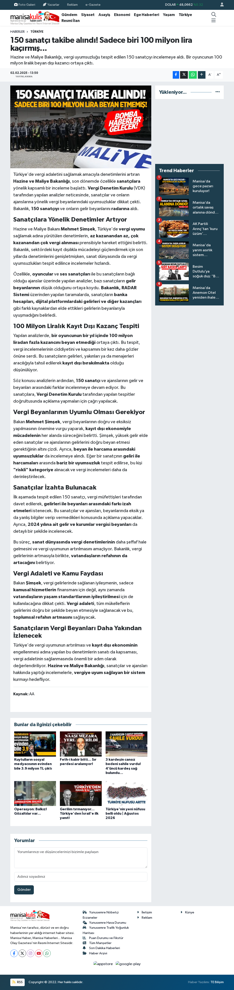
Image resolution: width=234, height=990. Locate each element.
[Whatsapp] (47, 953)
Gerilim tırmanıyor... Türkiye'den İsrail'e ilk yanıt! (79, 813)
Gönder (24, 890)
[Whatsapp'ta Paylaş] (193, 75)
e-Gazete (93, 4)
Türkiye (185, 15)
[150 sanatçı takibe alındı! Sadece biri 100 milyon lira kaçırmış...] (80, 127)
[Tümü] (217, 92)
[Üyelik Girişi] (220, 5)
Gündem (69, 15)
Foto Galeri (27, 4)
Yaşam (169, 15)
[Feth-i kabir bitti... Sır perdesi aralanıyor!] (81, 744)
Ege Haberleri (146, 15)
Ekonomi (122, 15)
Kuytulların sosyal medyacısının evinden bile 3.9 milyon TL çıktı (33, 764)
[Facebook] (14, 953)
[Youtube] (39, 953)
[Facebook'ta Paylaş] (176, 75)
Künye (189, 912)
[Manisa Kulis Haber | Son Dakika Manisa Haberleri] (35, 17)
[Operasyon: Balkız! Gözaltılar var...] (35, 793)
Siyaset (88, 15)
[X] (22, 953)
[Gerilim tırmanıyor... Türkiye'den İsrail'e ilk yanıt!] (81, 793)
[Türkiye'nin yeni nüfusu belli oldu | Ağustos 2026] (126, 793)
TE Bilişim (217, 982)
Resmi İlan (70, 21)
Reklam (72, 4)
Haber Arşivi (98, 953)
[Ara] (214, 15)
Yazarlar (53, 4)
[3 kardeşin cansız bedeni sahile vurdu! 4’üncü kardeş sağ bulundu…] (126, 744)
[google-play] (128, 964)
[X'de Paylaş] (184, 75)
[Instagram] (30, 953)
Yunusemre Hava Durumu (107, 922)
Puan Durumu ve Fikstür (106, 938)
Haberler (17, 31)
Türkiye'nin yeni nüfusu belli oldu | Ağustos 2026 (125, 813)
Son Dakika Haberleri (104, 948)
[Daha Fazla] (201, 75)
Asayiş (104, 15)
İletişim (147, 912)
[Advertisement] (189, 131)
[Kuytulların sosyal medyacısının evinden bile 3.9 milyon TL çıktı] (35, 744)
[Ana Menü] (213, 21)
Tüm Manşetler (100, 943)
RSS (19, 982)
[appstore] (104, 964)
